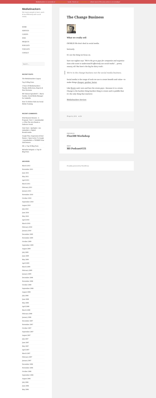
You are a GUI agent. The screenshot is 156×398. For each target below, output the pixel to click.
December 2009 (27, 234)
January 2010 (26, 231)
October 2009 (26, 241)
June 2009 (25, 256)
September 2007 (27, 332)
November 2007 (27, 324)
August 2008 (26, 292)
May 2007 (25, 346)
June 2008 (25, 299)
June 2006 (25, 386)
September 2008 (27, 288)
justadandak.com (84, 2)
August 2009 (26, 249)
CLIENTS (25, 34)
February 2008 (27, 314)
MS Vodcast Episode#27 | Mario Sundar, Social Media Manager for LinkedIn (33, 96)
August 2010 (26, 205)
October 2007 (26, 328)
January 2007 (26, 361)
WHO (24, 38)
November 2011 (27, 169)
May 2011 (25, 176)
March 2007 (26, 353)
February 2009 (27, 270)
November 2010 (27, 195)
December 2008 (27, 278)
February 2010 (27, 227)
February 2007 (27, 357)
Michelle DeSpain (28, 150)
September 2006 (27, 375)
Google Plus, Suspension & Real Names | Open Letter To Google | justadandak (33, 138)
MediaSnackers (31, 9)
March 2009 (26, 267)
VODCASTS (26, 49)
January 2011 (26, 191)
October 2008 (26, 285)
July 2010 (25, 209)
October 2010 (26, 198)
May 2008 (25, 303)
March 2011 (26, 184)
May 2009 (25, 259)
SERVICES (25, 31)
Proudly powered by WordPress (78, 166)
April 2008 (25, 306)
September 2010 (27, 202)
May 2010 (25, 216)
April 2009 (25, 263)
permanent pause (61, 2)
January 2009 (26, 274)
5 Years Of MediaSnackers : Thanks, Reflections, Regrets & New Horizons (32, 88)
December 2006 (27, 364)
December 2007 (27, 321)
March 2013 (26, 166)
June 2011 (25, 173)
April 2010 (25, 220)
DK (23, 146)
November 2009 (27, 238)
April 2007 (25, 350)
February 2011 (27, 187)
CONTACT (25, 53)
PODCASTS (26, 45)
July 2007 (25, 339)
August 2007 (26, 335)
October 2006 (26, 371)
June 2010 (25, 213)
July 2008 (25, 296)
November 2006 (27, 368)
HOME (24, 27)
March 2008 (26, 310)
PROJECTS (25, 42)
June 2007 (25, 343)
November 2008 (27, 281)
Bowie (73, 88)
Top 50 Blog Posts (28, 82)
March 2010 (26, 223)
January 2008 (26, 317)
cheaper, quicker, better (87, 82)
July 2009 (25, 252)
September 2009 (27, 245)
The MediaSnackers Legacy (31, 79)
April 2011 (25, 180)
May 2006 (25, 389)
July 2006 (25, 382)
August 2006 (26, 379)
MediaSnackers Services (76, 99)
